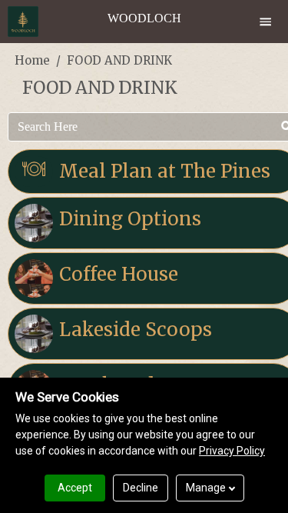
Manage (206, 487)
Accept (75, 487)
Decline (140, 487)
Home (32, 60)
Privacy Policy (232, 451)
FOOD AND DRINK (119, 60)
